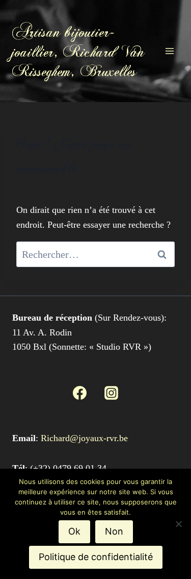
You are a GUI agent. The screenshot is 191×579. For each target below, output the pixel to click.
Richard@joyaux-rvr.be (84, 438)
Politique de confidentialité (96, 556)
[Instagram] (111, 392)
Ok (74, 531)
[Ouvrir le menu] (169, 51)
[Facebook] (79, 392)
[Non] (178, 524)
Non (114, 531)
